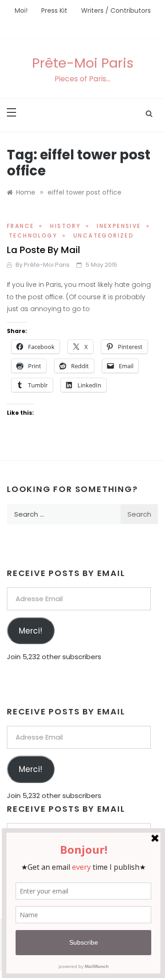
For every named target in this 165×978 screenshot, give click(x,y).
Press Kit (54, 10)
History (65, 226)
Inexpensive (119, 226)
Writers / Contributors (116, 10)
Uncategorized (103, 235)
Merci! (30, 630)
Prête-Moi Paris (82, 63)
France (20, 226)
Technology (33, 235)
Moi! (21, 10)
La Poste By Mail (43, 249)
